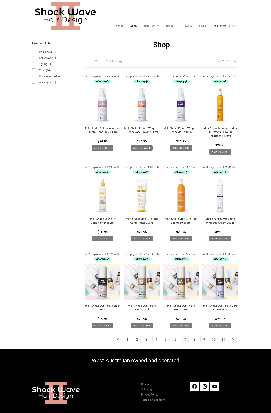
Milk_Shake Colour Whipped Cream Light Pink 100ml (102, 130)
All (236, 61)
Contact (146, 384)
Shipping (146, 389)
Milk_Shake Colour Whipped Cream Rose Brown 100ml (141, 130)
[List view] (96, 61)
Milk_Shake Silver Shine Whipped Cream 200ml (220, 220)
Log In (203, 25)
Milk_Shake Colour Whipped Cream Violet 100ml (181, 130)
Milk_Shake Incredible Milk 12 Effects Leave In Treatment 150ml (220, 131)
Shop (133, 25)
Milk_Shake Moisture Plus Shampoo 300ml (181, 220)
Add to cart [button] (102, 148)
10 (214, 339)
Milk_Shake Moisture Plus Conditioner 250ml (142, 220)
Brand (170, 25)
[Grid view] (88, 61)
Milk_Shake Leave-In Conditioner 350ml (102, 220)
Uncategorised (49, 76)
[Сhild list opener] (58, 52)
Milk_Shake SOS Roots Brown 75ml (181, 307)
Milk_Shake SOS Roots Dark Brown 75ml (220, 307)
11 (223, 339)
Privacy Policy (149, 394)
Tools (188, 25)
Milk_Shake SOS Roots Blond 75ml (142, 307)
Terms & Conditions (153, 399)
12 (226, 61)
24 (231, 61)
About (119, 25)
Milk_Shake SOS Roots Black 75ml (102, 307)
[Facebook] (194, 386)
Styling (45, 64)
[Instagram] (204, 386)
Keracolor (47, 58)
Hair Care (149, 25)
